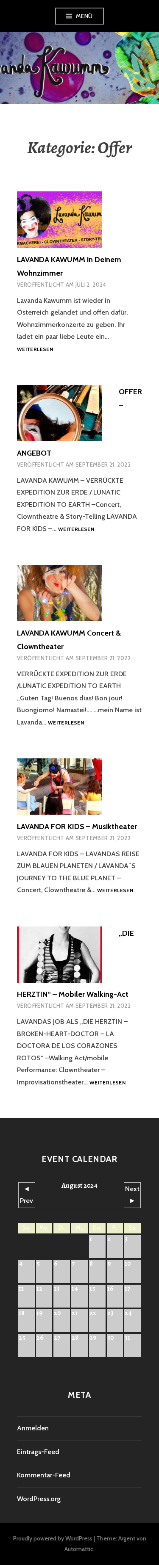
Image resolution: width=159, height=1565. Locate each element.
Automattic (78, 1549)
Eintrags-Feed (38, 1452)
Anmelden (33, 1428)
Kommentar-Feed (43, 1475)
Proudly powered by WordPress (52, 1538)
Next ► (132, 1195)
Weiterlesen (35, 349)
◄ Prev (26, 1195)
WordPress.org (39, 1499)
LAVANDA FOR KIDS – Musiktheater (77, 826)
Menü (84, 16)
